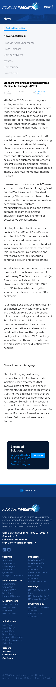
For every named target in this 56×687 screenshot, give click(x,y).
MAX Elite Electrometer (9, 612)
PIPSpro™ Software (12, 575)
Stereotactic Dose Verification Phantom (37, 575)
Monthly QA (8, 628)
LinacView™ (8, 563)
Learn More (38, 455)
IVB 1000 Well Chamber (35, 615)
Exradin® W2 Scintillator (9, 591)
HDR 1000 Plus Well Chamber (38, 609)
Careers (6, 648)
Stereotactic (8, 634)
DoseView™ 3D (36, 560)
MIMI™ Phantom (37, 581)
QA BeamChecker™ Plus (38, 591)
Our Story (7, 658)
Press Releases (12, 49)
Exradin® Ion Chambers (9, 585)
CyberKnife (8, 643)
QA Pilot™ (7, 572)
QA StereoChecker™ (38, 596)
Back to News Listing (15, 28)
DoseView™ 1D (36, 563)
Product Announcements (19, 42)
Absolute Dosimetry (12, 637)
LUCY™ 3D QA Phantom (35, 568)
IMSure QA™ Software (9, 568)
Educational (11, 73)
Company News (13, 55)
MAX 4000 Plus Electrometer (10, 606)
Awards (8, 61)
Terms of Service (43, 678)
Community (11, 67)
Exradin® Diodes (11, 596)
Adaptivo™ (8, 560)
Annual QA (8, 631)
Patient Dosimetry (12, 640)
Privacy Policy (23, 678)
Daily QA (7, 625)
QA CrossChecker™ (38, 599)
